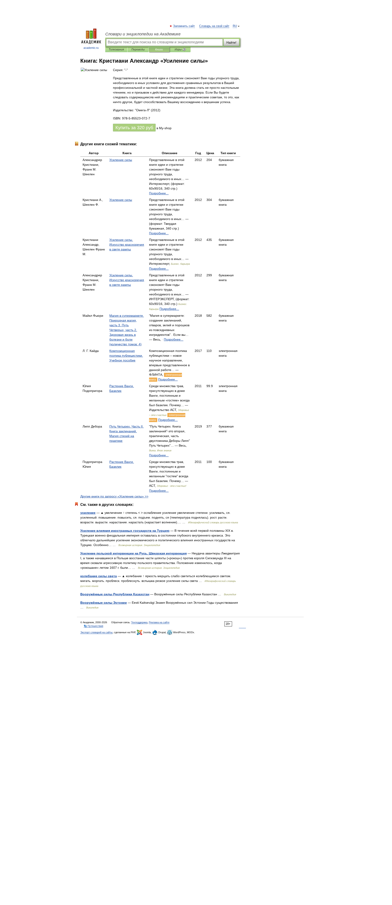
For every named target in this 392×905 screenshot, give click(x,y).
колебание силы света (98, 576)
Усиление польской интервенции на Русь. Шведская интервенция (133, 553)
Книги (159, 49)
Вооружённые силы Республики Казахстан (114, 594)
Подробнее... (159, 193)
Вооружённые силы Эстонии (103, 602)
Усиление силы (120, 160)
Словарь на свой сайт (214, 26)
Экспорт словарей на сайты (96, 632)
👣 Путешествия (93, 626)
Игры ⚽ (180, 49)
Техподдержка (139, 622)
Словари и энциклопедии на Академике (143, 34)
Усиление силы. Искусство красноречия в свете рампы (126, 244)
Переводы (138, 49)
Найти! (231, 42)
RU (235, 26)
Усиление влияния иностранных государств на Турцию (124, 530)
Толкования (116, 49)
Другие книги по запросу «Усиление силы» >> (114, 496)
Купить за (134, 127)
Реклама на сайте (159, 622)
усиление (88, 512)
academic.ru (91, 47)
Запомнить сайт (184, 26)
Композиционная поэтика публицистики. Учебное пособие (126, 355)
